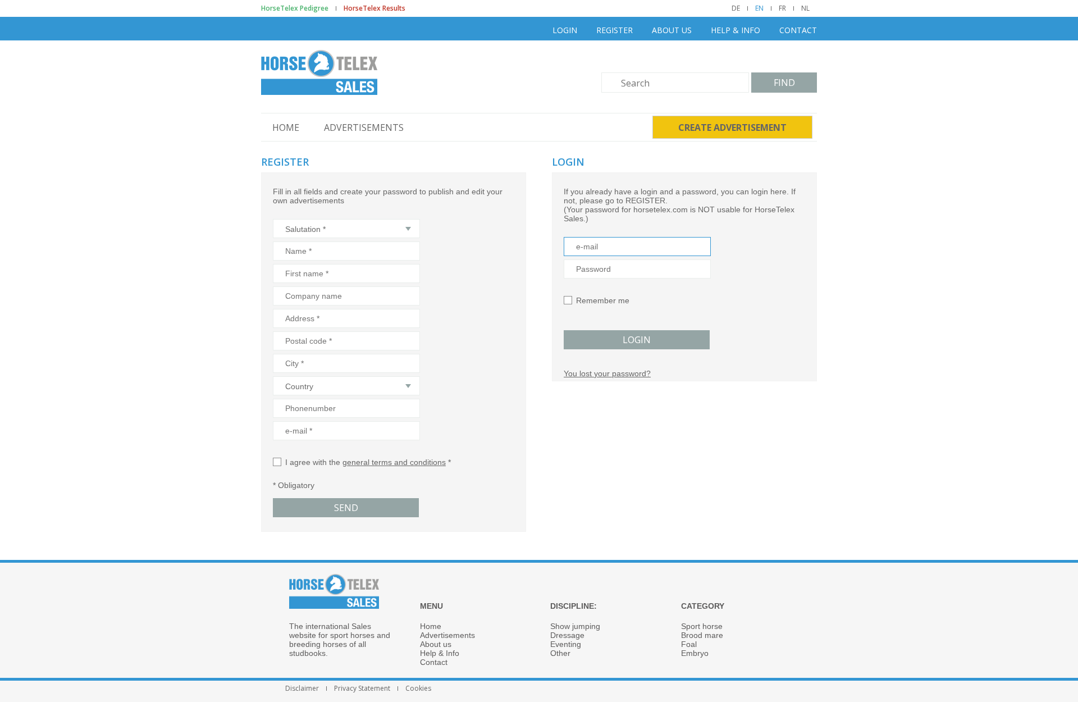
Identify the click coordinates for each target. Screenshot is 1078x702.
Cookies (418, 688)
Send (346, 508)
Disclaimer (302, 688)
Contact (798, 30)
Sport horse (702, 626)
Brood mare (702, 635)
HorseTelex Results (374, 8)
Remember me (602, 300)
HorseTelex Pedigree (294, 8)
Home (285, 127)
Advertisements (364, 127)
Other (560, 653)
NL (805, 8)
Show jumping (575, 626)
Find (784, 82)
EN (759, 8)
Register (614, 30)
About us (672, 30)
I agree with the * (368, 462)
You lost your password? (607, 373)
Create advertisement (732, 127)
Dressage (567, 635)
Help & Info (735, 30)
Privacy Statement (362, 688)
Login (564, 30)
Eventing (565, 644)
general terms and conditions (394, 462)
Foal (689, 644)
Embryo (695, 653)
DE (736, 8)
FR (782, 8)
